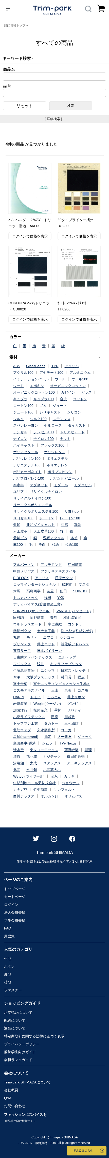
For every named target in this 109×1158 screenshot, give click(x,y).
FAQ (7, 928)
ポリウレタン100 (27, 458)
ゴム (43, 405)
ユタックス (52, 763)
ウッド (18, 386)
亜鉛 (16, 524)
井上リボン (76, 697)
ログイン (11, 904)
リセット (24, 106)
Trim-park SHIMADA (27, 1082)
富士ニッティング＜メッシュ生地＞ (61, 683)
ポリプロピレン (60, 472)
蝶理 (88, 750)
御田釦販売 (76, 756)
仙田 (63, 591)
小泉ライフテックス (29, 717)
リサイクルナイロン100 (32, 498)
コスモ (83, 690)
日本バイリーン (49, 650)
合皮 (63, 399)
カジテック (52, 756)
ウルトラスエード (27, 624)
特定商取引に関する (34, 1036)
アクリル (72, 366)
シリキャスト (50, 412)
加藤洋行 (20, 710)
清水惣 (18, 750)
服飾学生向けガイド (20, 1052)
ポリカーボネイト (27, 472)
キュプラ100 (43, 399)
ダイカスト (77, 425)
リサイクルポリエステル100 (35, 511)
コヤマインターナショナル (34, 584)
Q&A (7, 1098)
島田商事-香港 (24, 743)
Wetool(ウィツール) (29, 776)
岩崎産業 (20, 703)
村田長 (66, 677)
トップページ (14, 889)
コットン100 (23, 405)
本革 (74, 538)
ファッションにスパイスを (25, 1117)
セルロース (53, 425)
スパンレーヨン (25, 425)
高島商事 (33, 591)
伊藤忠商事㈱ (23, 670)
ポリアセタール (25, 452)
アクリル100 (23, 372)
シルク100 (38, 419)
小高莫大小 (52, 769)
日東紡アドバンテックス (32, 657)
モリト (31, 637)
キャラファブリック (66, 664)
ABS (16, 366)
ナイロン (20, 438)
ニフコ (48, 637)
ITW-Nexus (68, 743)
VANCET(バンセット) (74, 611)
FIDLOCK (21, 578)
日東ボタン (64, 578)
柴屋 (50, 591)
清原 (16, 756)
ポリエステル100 (27, 465)
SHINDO (80, 591)
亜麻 (64, 524)
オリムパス (73, 796)
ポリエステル (57, 458)
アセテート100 (51, 372)
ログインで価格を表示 (30, 236)
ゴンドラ (75, 624)
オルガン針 (49, 796)
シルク (18, 419)
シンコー (67, 637)
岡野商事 (37, 617)
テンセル (20, 432)
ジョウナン (71, 783)
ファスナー (13, 990)
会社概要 (11, 1090)
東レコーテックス (44, 750)
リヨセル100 (23, 518)
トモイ (35, 697)
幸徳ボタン (22, 631)
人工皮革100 (43, 531)
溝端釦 (18, 763)
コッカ (66, 730)
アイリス (42, 578)
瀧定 (47, 736)
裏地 (7, 974)
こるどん (54, 697)
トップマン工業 (25, 723)
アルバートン (23, 564)
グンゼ (72, 703)
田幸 (54, 717)
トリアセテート (72, 432)
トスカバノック (25, 597)
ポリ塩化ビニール (64, 478)
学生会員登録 (14, 920)
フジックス (22, 664)
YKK (60, 597)
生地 (7, 958)
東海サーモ (22, 650)
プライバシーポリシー (22, 1044)
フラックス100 (52, 445)
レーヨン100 (70, 518)
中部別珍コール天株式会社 (34, 783)
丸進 (16, 637)
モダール (61, 485)
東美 (67, 690)
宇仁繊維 (55, 624)
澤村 (57, 710)
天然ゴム (20, 538)
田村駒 (18, 617)
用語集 (9, 936)
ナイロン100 (43, 438)
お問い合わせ (14, 1106)
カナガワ (20, 789)
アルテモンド (51, 564)
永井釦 (31, 769)
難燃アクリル (53, 538)
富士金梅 (20, 683)
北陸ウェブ (22, 730)
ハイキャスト (23, 445)
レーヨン (47, 518)
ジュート (60, 405)
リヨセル (71, 511)
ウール (60, 379)
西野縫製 (71, 750)
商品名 (9, 69)
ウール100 (79, 379)
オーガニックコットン (68, 386)
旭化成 (31, 756)
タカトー (51, 723)
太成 (33, 763)
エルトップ (67, 657)
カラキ (69, 776)
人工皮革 (20, 531)
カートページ (14, 896)
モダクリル (83, 485)
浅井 (40, 664)
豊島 (53, 617)
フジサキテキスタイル (58, 571)
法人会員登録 (14, 912)
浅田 (47, 597)
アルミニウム (80, 372)
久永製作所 (46, 730)
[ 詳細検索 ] (54, 119)
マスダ (84, 584)
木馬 (16, 591)
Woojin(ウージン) (47, 703)
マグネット (39, 485)
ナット (65, 438)
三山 (54, 690)
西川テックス (23, 796)
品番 (7, 86)
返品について (14, 1028)
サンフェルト (64, 789)
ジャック (85, 736)
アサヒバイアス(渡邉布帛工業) (37, 604)
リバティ (74, 710)
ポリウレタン (54, 452)
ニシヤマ (48, 670)
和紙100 (71, 544)
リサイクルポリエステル (32, 505)
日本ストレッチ (73, 670)
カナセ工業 (46, 631)
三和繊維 (71, 723)
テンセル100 (43, 432)
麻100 (18, 544)
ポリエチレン (57, 465)
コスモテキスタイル (29, 690)
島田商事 (75, 564)
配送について (14, 1020)
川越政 (69, 717)
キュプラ (20, 399)
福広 (81, 677)
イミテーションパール (31, 379)
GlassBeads (35, 366)
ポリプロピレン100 (28, 478)
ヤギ (16, 677)
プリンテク (22, 644)
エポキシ (37, 386)
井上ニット (46, 644)
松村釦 (67, 584)
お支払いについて (18, 1012)
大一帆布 (65, 736)
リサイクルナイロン (46, 491)
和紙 (55, 544)
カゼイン (68, 392)
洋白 (42, 544)
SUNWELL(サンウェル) (31, 611)
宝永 (54, 776)
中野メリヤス (23, 571)
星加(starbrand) (25, 736)
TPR (55, 366)
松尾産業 (40, 710)
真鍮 (77, 524)
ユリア (18, 491)
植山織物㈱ (72, 617)
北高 (16, 769)
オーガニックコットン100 (34, 392)
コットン (80, 399)
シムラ (47, 743)
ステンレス (61, 419)
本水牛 (18, 485)
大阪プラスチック (40, 677)
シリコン (74, 412)
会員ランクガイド (18, 1060)
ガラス (86, 392)
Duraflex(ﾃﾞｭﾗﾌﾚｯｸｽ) (77, 631)
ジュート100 (23, 412)
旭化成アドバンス (75, 644)
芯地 (7, 982)
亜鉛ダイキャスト (40, 524)
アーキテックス (79, 763)
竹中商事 (40, 789)
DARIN (18, 697)
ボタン (9, 966)
